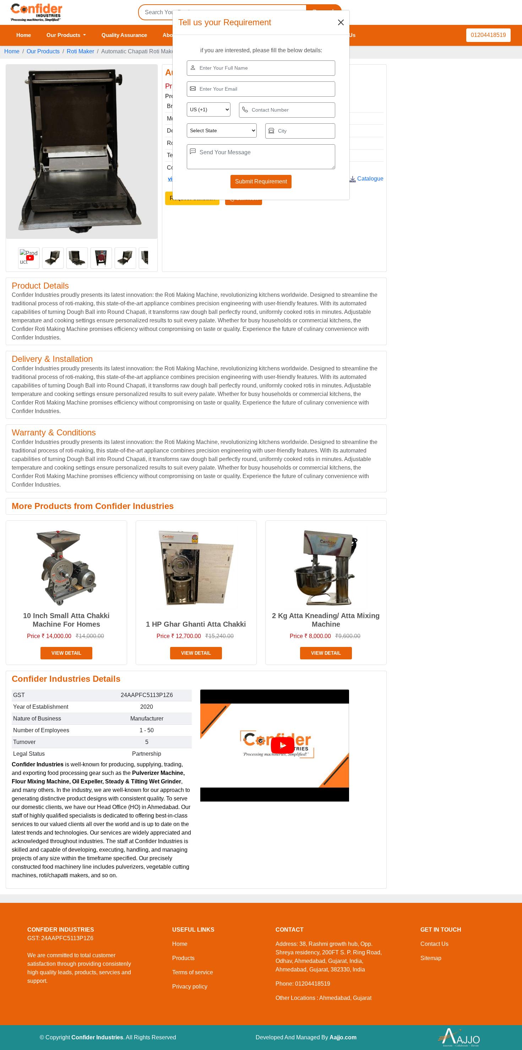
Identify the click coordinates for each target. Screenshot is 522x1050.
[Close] (341, 22)
